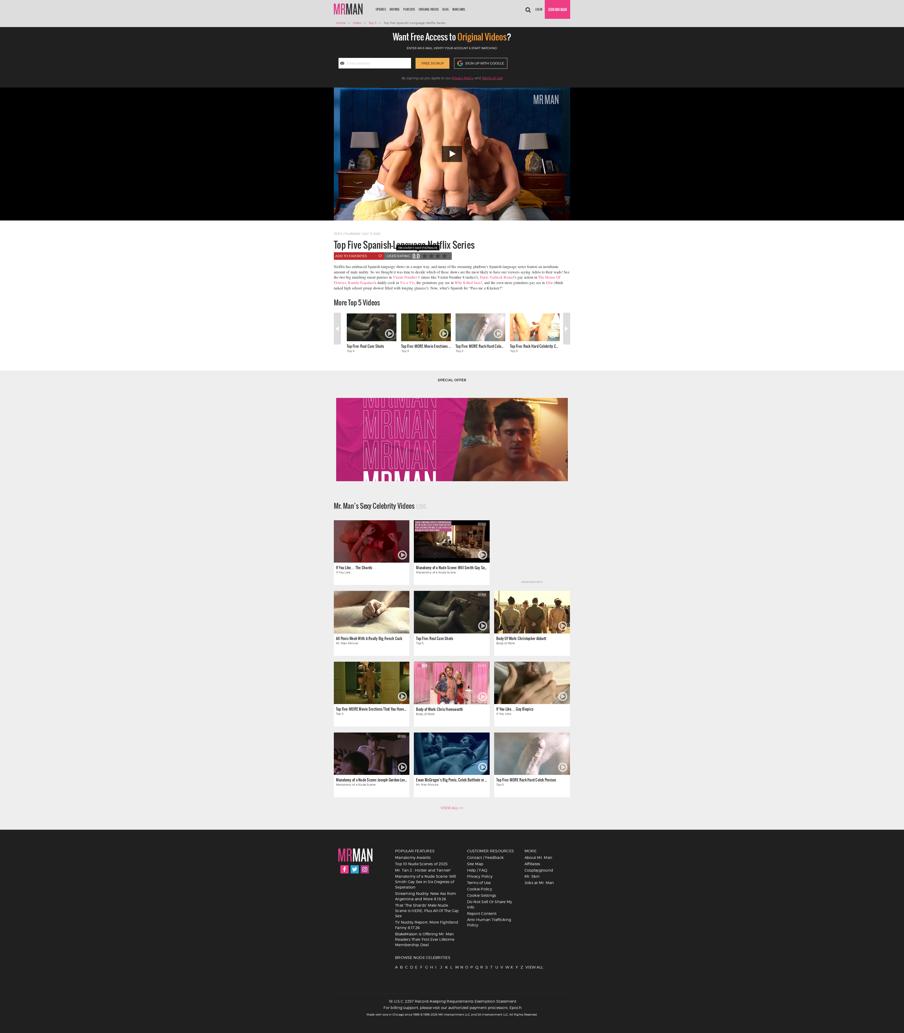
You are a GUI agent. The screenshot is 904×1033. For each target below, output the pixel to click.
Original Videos (429, 9)
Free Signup (432, 63)
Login (538, 9)
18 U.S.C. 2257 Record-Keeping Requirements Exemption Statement (453, 1001)
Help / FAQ (477, 870)
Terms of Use (492, 78)
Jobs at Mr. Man (539, 883)
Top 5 (372, 23)
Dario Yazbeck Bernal (497, 277)
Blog (445, 9)
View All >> (452, 808)
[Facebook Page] (344, 869)
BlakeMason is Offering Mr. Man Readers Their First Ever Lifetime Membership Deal (424, 939)
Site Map (475, 864)
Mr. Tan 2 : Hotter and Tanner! (423, 870)
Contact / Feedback (485, 857)
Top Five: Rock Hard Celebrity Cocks (535, 346)
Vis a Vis (407, 282)
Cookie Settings (481, 895)
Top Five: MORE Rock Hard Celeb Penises (480, 346)
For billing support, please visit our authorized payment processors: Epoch (452, 1007)
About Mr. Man (538, 857)
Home (341, 23)
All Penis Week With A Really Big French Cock (369, 638)
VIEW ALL (527, 967)
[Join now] (557, 9)
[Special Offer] (452, 434)
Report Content (482, 913)
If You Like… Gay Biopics (514, 709)
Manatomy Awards (413, 857)
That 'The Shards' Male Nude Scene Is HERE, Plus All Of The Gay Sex (427, 910)
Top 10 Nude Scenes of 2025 (421, 864)
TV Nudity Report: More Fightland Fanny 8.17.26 (426, 925)
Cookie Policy (479, 889)
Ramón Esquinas (361, 282)
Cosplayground (539, 870)
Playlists (409, 9)
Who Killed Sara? (468, 282)
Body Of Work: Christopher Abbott (521, 638)
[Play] (452, 154)
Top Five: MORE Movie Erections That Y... (426, 346)
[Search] (528, 9)
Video (357, 23)
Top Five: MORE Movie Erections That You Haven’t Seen (371, 709)
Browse (395, 9)
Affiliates (532, 864)
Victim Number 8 (406, 277)
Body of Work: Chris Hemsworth (439, 709)
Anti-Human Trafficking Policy (489, 922)
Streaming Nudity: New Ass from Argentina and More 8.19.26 (425, 896)
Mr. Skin (532, 876)
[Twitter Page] (355, 869)
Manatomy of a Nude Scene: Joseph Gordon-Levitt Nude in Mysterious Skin (371, 779)
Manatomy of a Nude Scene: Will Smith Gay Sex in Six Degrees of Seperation (451, 567)
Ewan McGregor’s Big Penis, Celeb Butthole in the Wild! (451, 779)
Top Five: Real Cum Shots (365, 346)
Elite (549, 282)
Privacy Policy (463, 78)
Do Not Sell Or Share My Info (489, 904)
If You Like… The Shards (354, 567)
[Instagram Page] (365, 869)
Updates (381, 9)
